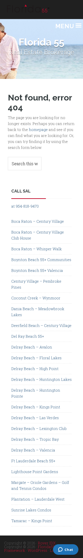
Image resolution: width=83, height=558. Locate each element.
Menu (64, 26)
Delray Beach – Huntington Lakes (41, 379)
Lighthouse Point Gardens (34, 471)
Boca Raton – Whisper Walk (36, 248)
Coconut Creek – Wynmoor (35, 298)
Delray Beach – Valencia (33, 450)
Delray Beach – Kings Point (35, 407)
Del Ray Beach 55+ (27, 336)
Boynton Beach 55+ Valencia (37, 270)
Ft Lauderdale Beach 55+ (33, 460)
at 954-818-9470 (25, 206)
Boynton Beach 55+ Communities (41, 259)
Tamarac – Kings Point (31, 520)
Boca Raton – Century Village (37, 221)
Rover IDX (47, 543)
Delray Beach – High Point (35, 368)
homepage (38, 129)
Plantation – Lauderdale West (38, 499)
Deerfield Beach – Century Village (41, 325)
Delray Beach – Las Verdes (35, 417)
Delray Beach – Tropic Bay (35, 439)
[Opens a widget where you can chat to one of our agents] (44, 550)
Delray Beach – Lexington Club (39, 428)
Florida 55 (27, 12)
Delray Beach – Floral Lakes (36, 357)
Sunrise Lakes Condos (31, 510)
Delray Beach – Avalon (31, 347)
